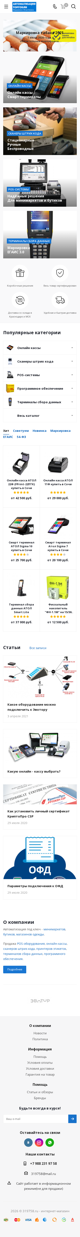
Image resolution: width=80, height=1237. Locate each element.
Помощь (40, 1056)
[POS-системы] (40, 183)
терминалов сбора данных (22, 954)
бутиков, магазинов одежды (23, 934)
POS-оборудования (31, 944)
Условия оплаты (40, 1062)
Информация (40, 1049)
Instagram (39, 1142)
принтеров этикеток (51, 949)
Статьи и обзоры (40, 1092)
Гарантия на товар (40, 1074)
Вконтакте (28, 1142)
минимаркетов (54, 929)
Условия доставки (40, 1068)
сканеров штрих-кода (19, 949)
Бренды (40, 1098)
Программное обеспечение (40, 388)
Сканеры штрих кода (35, 361)
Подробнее (14, 969)
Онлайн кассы (29, 348)
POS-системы (28, 375)
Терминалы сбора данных (39, 402)
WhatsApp (49, 1142)
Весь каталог (28, 415)
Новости (40, 1033)
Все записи (38, 648)
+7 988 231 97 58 (43, 1163)
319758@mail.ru (43, 1174)
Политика (40, 1039)
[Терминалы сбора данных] (40, 234)
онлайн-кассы (56, 944)
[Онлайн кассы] (40, 79)
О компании (40, 1025)
